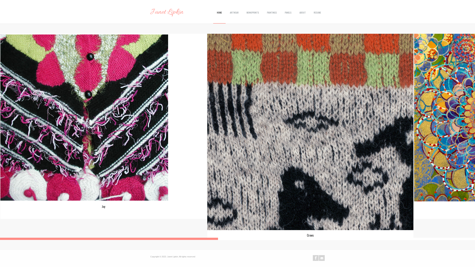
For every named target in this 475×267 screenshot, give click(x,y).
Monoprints (253, 12)
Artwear (234, 12)
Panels (288, 12)
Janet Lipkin (166, 12)
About (302, 12)
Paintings (272, 12)
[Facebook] (316, 258)
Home (219, 12)
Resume (317, 12)
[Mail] (322, 258)
